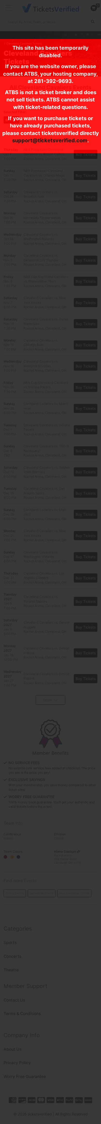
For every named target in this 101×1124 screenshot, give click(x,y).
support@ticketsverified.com (49, 140)
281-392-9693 (53, 81)
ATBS (31, 74)
